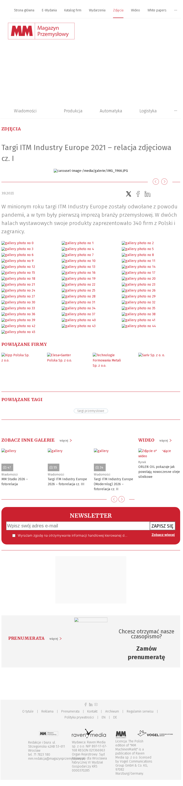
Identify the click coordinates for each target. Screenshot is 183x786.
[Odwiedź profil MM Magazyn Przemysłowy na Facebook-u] (85, 705)
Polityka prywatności (79, 717)
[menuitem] (24, 10)
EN (103, 717)
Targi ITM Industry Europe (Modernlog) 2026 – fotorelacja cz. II (113, 484)
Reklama (47, 711)
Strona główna (24, 10)
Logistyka (148, 111)
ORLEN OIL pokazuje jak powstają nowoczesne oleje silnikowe (159, 472)
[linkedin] (147, 194)
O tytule (28, 711)
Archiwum (112, 711)
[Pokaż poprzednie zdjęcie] (156, 182)
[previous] (114, 499)
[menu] (90, 10)
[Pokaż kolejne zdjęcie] (164, 182)
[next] (121, 499)
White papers (157, 10)
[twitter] (128, 194)
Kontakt (92, 711)
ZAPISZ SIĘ (163, 526)
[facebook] (138, 194)
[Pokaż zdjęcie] (17, 243)
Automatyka (111, 111)
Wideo (135, 10)
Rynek (142, 462)
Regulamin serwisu (140, 711)
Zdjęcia (118, 10)
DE (115, 717)
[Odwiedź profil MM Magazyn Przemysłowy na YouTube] (96, 705)
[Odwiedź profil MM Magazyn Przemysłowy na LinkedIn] (90, 705)
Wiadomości (25, 111)
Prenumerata (70, 711)
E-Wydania (49, 10)
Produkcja (73, 111)
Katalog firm (72, 10)
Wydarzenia (97, 10)
